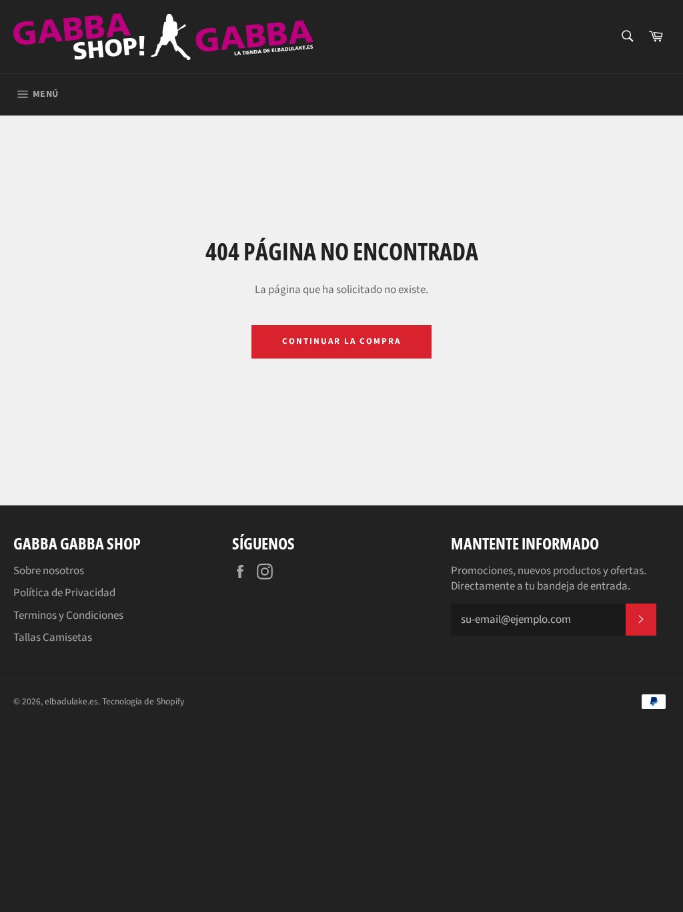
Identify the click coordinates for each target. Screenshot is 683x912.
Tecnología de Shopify (143, 701)
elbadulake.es (71, 701)
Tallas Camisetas (52, 638)
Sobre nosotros (48, 571)
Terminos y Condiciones (68, 616)
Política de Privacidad (64, 593)
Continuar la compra (341, 341)
